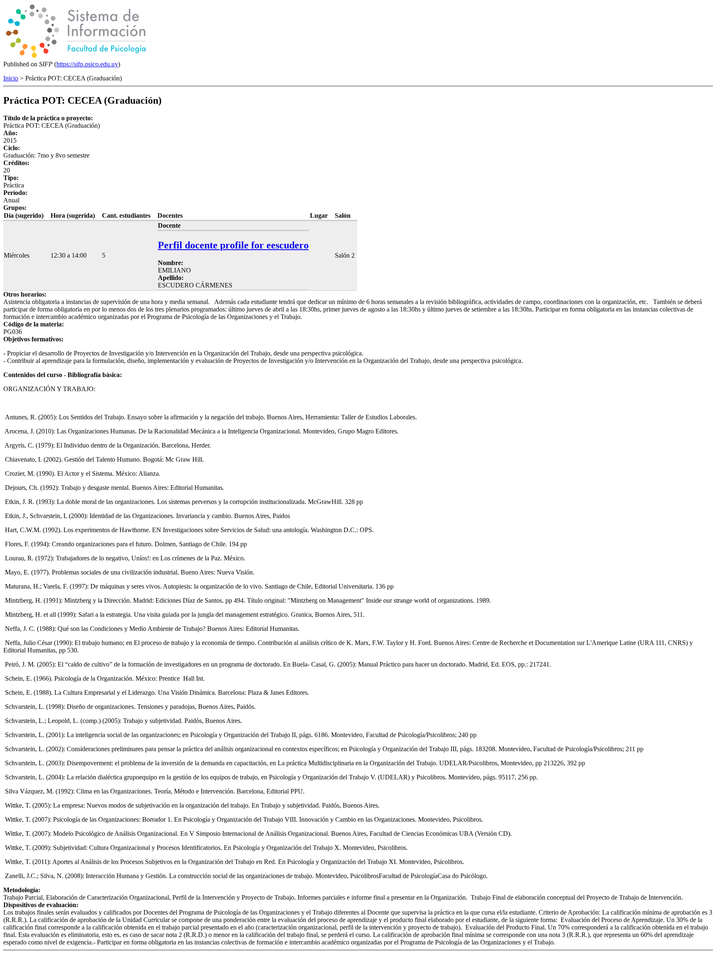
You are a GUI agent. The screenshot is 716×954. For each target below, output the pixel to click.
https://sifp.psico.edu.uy (87, 64)
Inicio (10, 78)
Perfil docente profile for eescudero (233, 245)
